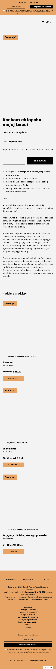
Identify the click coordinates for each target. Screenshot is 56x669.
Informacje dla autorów (28, 617)
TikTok (45, 579)
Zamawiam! (40, 160)
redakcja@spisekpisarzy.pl (37, 599)
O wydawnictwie (28, 615)
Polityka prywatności (28, 620)
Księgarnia (28, 607)
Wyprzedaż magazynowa (25, 356)
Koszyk (28, 627)
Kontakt (28, 625)
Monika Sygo (8, 452)
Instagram (10, 579)
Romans (34, 172)
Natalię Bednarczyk (38, 660)
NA (8, 443)
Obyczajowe (23, 172)
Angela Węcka (8, 365)
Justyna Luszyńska (15, 132)
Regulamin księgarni (28, 612)
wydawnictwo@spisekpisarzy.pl (38, 597)
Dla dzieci (11, 529)
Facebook (28, 579)
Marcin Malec (8, 538)
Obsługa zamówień (28, 610)
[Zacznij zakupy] (38, 22)
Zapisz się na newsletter (28, 622)
